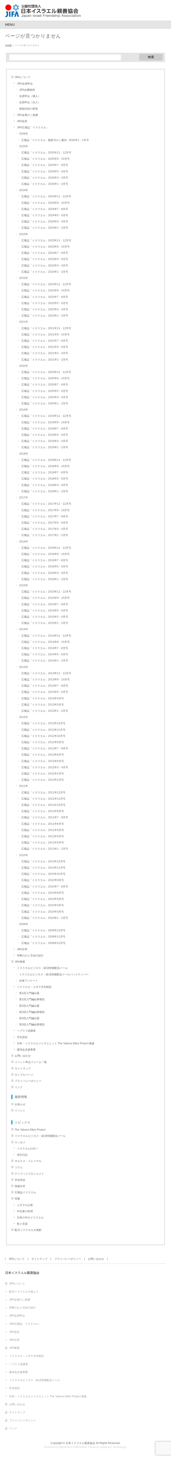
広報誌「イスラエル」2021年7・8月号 (44, 340)
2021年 (23, 321)
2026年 (23, 133)
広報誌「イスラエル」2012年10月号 (43, 736)
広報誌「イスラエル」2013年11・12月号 (46, 673)
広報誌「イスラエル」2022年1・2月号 (44, 315)
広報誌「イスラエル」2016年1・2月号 (44, 579)
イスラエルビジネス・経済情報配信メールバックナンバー (54, 974)
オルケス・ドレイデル (28, 1161)
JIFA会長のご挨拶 (27, 115)
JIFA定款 (22, 121)
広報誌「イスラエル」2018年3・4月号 (44, 485)
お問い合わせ (23, 1055)
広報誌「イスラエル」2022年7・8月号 (44, 296)
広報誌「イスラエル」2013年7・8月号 (44, 685)
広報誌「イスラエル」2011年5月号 (42, 830)
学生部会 (22, 1037)
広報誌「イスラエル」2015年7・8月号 (44, 604)
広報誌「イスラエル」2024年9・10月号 (45, 202)
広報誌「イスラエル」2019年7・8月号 (44, 428)
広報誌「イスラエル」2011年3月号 (42, 842)
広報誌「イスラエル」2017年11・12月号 (46, 503)
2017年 (23, 497)
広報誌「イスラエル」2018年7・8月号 (44, 472)
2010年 (23, 855)
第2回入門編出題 (29, 1005)
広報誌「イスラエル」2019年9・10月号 (45, 422)
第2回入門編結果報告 (32, 1012)
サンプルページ (24, 1074)
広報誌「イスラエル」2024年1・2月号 (44, 227)
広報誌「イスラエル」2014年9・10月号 (45, 641)
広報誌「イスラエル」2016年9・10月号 (45, 554)
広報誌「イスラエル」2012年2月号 (42, 773)
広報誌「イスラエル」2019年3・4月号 (44, 441)
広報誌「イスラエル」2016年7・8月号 (44, 560)
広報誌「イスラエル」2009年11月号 (43, 936)
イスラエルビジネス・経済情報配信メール (42, 968)
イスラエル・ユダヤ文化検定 (34, 986)
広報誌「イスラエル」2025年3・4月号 (44, 177)
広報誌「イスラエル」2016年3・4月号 (44, 573)
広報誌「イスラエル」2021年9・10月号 (45, 334)
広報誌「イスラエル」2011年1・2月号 (44, 848)
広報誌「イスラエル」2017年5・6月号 (44, 522)
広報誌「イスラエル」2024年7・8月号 (44, 209)
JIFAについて (23, 77)
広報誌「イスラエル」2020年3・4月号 (44, 397)
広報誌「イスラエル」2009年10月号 (43, 943)
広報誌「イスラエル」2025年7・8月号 (44, 165)
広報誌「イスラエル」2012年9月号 (42, 742)
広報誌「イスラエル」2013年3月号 (42, 704)
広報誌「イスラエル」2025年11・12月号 (46, 152)
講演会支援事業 (26, 1049)
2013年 (23, 667)
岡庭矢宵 (20, 1186)
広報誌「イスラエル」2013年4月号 (42, 698)
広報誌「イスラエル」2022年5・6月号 (44, 303)
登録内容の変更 (28, 108)
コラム (19, 1167)
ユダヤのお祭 (25, 1205)
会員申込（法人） (30, 102)
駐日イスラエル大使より (24, 1291)
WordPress (65, 1447)
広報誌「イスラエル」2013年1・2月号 (44, 710)
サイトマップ (23, 1068)
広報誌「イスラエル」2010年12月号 (43, 861)
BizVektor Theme (85, 1447)
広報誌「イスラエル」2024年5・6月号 (44, 215)
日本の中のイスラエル (30, 1217)
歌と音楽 (22, 1223)
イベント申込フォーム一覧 (31, 1062)
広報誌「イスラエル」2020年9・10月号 (45, 378)
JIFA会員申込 (25, 83)
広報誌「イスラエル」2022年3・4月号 (44, 309)
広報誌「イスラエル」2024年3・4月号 (44, 221)
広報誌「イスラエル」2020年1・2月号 (44, 403)
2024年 (23, 190)
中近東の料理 (25, 1211)
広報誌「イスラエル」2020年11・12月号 (46, 372)
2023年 (23, 234)
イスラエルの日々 (27, 1148)
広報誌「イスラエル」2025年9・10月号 (45, 158)
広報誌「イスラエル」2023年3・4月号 (44, 265)
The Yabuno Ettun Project (30, 1129)
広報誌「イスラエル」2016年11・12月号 (46, 547)
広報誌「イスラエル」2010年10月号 (43, 873)
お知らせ (20, 1104)
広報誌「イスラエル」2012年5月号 (42, 761)
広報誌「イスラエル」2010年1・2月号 (44, 918)
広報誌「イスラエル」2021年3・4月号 (44, 353)
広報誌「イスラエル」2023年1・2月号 (44, 271)
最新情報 (21, 1097)
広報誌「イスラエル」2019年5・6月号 (44, 434)
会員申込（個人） (30, 96)
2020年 (23, 365)
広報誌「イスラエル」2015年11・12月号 (46, 591)
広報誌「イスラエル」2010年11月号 (43, 867)
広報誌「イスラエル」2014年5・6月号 (44, 654)
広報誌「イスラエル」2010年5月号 (42, 899)
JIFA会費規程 (27, 89)
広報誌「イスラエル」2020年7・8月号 (44, 384)
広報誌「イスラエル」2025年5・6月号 (44, 171)
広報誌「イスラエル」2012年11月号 (43, 729)
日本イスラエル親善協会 (80, 1443)
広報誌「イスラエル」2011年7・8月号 (44, 817)
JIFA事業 (20, 961)
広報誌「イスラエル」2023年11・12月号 (46, 240)
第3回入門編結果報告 (32, 1024)
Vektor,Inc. (106, 1447)
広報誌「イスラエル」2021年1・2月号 (44, 359)
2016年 (23, 541)
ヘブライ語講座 (26, 1030)
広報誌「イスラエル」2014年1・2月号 (44, 660)
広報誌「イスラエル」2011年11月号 (43, 798)
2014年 (23, 629)
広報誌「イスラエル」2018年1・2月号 (44, 491)
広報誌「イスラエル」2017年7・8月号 (44, 516)
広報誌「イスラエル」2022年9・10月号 (45, 290)
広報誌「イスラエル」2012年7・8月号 (44, 748)
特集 (17, 1198)
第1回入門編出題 (29, 993)
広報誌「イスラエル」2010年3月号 (42, 911)
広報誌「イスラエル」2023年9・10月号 (45, 246)
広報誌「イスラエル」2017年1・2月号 (44, 535)
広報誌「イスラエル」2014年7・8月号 (44, 648)
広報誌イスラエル (25, 1192)
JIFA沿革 (22, 949)
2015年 (23, 585)
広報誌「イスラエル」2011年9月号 (42, 811)
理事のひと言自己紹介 (30, 955)
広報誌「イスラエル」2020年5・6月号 (44, 391)
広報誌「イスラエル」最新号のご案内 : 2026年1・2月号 (55, 140)
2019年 (23, 409)
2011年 (23, 786)
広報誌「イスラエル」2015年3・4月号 (44, 616)
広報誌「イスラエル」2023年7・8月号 (44, 252)
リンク (19, 1087)
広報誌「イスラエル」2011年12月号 (43, 792)
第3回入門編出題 (29, 1018)
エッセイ (20, 1142)
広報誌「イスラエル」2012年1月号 (42, 779)
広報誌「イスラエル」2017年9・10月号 (45, 510)
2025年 (23, 146)
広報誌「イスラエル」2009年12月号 (43, 930)
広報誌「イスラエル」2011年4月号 (42, 836)
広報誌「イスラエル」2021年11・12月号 (46, 328)
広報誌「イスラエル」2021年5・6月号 (44, 347)
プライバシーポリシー (28, 1081)
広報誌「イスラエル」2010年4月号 (42, 905)
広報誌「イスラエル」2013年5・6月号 (44, 692)
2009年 (23, 924)
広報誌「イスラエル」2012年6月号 (42, 754)
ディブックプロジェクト (29, 1173)
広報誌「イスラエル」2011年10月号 (43, 805)
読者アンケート (28, 980)
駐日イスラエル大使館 (28, 1230)
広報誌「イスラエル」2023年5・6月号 (44, 259)
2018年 (23, 453)
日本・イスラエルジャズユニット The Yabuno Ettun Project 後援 (55, 1043)
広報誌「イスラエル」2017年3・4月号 (44, 528)
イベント (20, 1110)
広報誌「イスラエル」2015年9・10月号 (45, 597)
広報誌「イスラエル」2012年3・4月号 (44, 767)
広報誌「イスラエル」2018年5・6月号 (44, 478)
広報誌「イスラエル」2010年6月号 (42, 892)
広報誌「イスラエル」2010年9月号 (42, 880)
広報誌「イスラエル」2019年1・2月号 (44, 447)
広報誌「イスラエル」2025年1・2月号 (44, 184)
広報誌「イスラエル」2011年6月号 (42, 823)
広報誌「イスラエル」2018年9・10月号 (45, 466)
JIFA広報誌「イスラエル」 (33, 127)
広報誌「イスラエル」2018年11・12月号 (46, 460)
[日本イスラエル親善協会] (43, 12)
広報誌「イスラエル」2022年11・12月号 (46, 284)
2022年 (23, 278)
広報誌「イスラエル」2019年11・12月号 (46, 415)
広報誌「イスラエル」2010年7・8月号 (44, 886)
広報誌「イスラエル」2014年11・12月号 (46, 635)
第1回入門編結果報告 (32, 999)
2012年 (23, 717)
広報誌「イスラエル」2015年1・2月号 (44, 623)
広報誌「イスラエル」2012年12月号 (43, 723)
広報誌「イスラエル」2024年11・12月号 (46, 196)
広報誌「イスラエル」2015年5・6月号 (44, 610)
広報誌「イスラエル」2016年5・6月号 (44, 566)
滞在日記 (22, 1154)
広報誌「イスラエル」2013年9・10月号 (45, 679)
